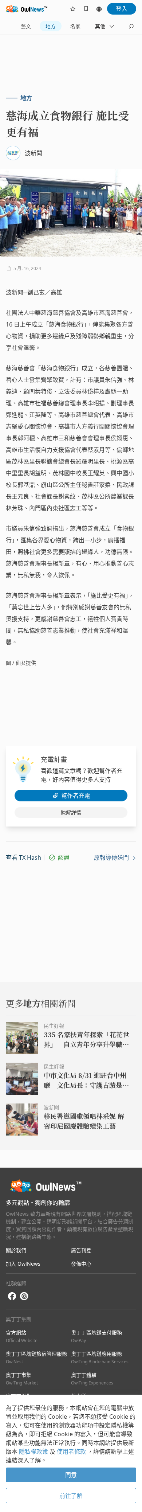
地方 (51, 26)
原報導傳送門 (112, 857)
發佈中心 (81, 1263)
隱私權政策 (34, 1451)
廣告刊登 (81, 1250)
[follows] (73, 9)
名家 (75, 26)
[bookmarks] (86, 9)
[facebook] (12, 1296)
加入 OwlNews (23, 1263)
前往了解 (71, 1496)
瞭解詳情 (71, 812)
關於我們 (16, 1250)
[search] (131, 26)
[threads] (24, 1296)
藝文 (26, 26)
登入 (121, 9)
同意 (71, 1475)
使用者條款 (72, 1451)
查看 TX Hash (23, 857)
